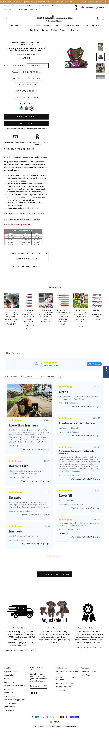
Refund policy (9, 707)
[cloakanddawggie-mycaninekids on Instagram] (31, 693)
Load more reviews (54, 557)
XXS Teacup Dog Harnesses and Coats (66, 678)
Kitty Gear (34, 30)
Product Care (9, 693)
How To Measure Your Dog (26, 253)
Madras (21, 108)
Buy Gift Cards (9, 696)
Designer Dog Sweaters (65, 683)
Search (6, 679)
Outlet (54, 30)
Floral (31, 108)
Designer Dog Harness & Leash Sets (67, 673)
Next (30, 44)
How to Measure (10, 6)
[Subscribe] (45, 686)
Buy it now (26, 123)
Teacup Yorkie (34, 42)
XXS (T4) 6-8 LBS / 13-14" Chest (26, 78)
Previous (24, 44)
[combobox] (34, 376)
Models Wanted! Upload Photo (15, 9)
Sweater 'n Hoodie (71, 25)
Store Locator (9, 682)
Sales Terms (86, 675)
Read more (76, 471)
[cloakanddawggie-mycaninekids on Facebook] (35, 693)
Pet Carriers (60, 690)
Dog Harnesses (61, 668)
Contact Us (56, 6)
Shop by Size (15, 25)
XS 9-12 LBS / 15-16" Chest (26, 84)
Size (25, 66)
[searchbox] (13, 376)
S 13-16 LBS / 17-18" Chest (26, 91)
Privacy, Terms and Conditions (15, 686)
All (78, 30)
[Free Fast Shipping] (20, 613)
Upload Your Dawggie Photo (15, 700)
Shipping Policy (10, 710)
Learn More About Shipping (20, 650)
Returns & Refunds (43, 6)
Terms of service (10, 703)
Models (71, 30)
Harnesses (35, 25)
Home (14, 42)
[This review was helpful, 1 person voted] (44, 450)
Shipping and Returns (12, 672)
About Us (7, 668)
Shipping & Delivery (26, 6)
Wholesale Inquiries (88, 672)
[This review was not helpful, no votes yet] (97, 407)
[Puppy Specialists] (54, 613)
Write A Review (94, 364)
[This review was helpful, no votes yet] (93, 407)
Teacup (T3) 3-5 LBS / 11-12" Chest (26, 72)
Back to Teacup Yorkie (56, 574)
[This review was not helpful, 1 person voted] (48, 450)
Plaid (26, 108)
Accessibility (9, 675)
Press (62, 30)
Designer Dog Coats (63, 687)
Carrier (45, 30)
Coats (85, 25)
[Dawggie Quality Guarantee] (89, 613)
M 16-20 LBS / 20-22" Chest (26, 97)
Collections (22, 42)
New (25, 25)
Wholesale (33, 9)
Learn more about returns (88, 647)
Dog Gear (95, 25)
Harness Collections (51, 25)
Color (26, 104)
